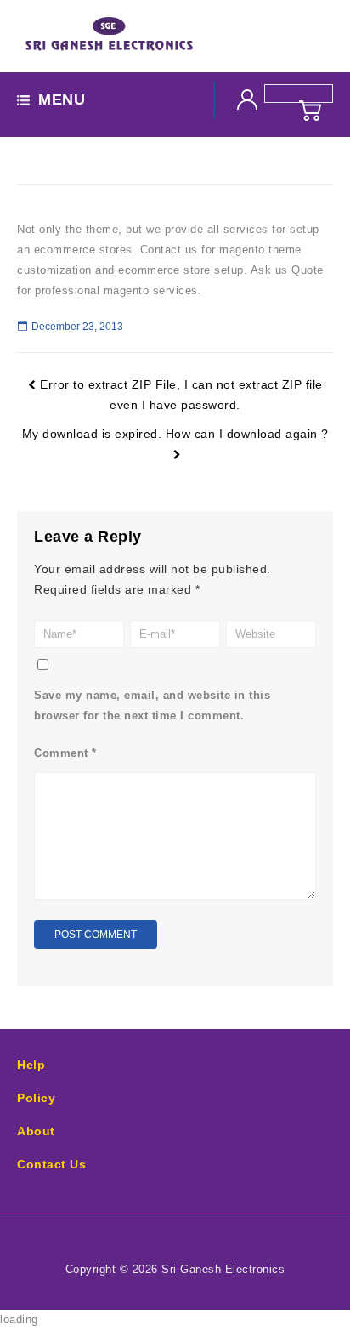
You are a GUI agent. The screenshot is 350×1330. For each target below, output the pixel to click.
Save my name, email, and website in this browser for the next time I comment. (152, 705)
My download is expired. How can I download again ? (175, 433)
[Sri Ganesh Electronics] (108, 35)
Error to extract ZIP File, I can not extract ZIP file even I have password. (181, 395)
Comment (65, 753)
